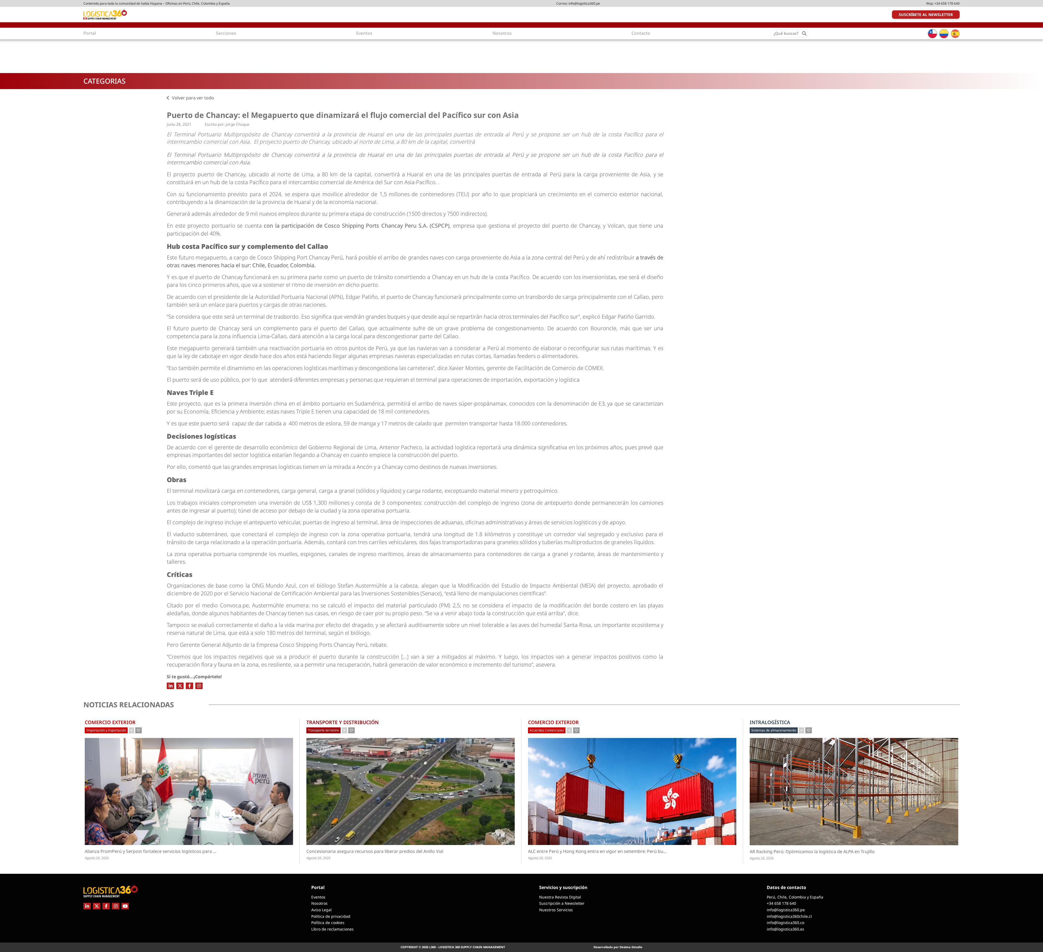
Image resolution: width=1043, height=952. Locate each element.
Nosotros (319, 903)
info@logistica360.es (785, 929)
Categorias (104, 81)
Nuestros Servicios (556, 909)
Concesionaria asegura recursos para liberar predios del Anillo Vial (374, 851)
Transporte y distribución (342, 722)
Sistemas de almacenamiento (773, 730)
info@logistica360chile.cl (789, 916)
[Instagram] (199, 686)
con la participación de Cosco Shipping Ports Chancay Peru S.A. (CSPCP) (357, 225)
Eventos (318, 897)
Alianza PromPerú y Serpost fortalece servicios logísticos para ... (164, 851)
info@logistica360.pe (584, 3)
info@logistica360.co (785, 922)
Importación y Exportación (106, 730)
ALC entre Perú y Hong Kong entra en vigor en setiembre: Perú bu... (611, 851)
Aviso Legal (321, 909)
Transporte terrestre (323, 730)
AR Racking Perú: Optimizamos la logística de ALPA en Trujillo (812, 851)
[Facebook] (189, 686)
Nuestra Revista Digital (560, 897)
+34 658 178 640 (947, 3)
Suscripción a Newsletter (562, 903)
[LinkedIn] (170, 686)
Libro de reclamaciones (332, 929)
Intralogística (770, 722)
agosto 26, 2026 (97, 858)
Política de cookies (327, 922)
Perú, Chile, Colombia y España (795, 897)
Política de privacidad (330, 916)
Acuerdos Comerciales (547, 730)
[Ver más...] (131, 730)
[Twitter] (180, 686)
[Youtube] (125, 906)
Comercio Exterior (110, 722)
